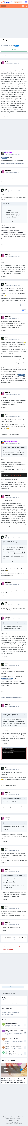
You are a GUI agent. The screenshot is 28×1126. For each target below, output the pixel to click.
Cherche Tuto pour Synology (13, 1046)
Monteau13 (8, 1041)
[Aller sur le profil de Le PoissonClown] (2, 442)
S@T (6, 189)
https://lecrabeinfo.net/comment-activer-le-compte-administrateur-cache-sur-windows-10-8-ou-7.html (13, 378)
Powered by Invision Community (14, 1123)
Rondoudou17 (8, 1033)
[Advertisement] (14, 23)
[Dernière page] (26, 56)
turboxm (5, 44)
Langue (5, 1117)
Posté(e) (12, 63)
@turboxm (4, 157)
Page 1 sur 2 (15, 56)
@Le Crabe (21, 374)
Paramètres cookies (14, 1120)
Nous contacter (10, 1118)
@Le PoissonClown (7, 678)
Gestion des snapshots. (11, 1023)
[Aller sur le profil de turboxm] (2, 62)
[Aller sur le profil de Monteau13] (3, 1039)
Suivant (22, 56)
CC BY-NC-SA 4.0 (14, 1122)
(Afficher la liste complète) (19, 1008)
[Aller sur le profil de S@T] (2, 190)
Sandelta (7, 1025)
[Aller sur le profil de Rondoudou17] (3, 1031)
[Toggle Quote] (3, 203)
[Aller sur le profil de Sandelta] (3, 1024)
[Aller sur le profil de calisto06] (2, 153)
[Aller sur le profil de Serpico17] (3, 1052)
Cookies (18, 1118)
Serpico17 (7, 1055)
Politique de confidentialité (17, 1117)
